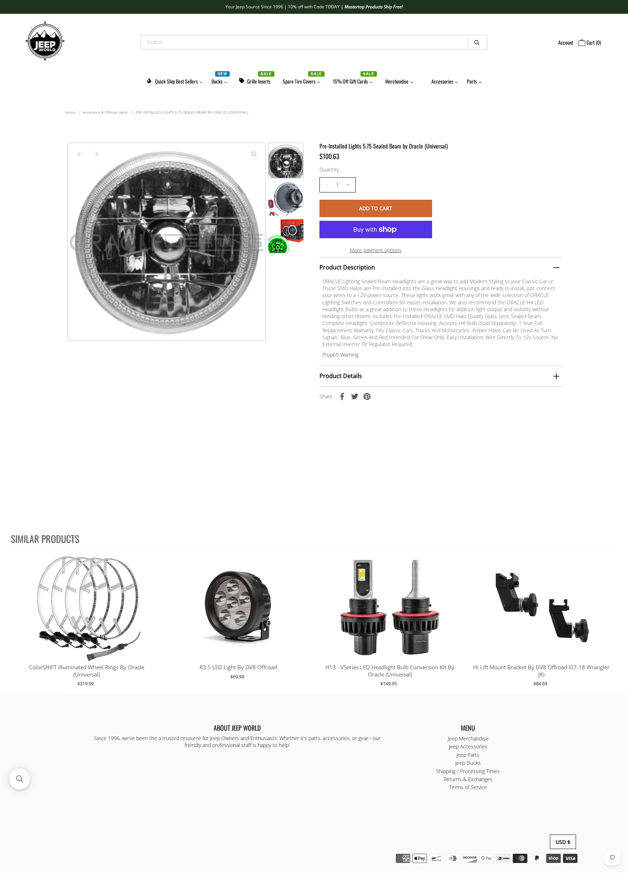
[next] (610, 621)
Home (70, 112)
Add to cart (86, 614)
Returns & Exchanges (468, 779)
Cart (593, 42)
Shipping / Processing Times (468, 771)
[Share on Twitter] (354, 396)
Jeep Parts (467, 754)
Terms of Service (468, 787)
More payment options (376, 250)
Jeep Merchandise (468, 738)
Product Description (347, 267)
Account (565, 42)
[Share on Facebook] (342, 396)
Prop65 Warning (340, 354)
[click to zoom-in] (254, 154)
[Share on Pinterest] (367, 396)
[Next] (97, 154)
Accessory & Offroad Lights (105, 112)
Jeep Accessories (468, 746)
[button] (19, 778)
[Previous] (79, 154)
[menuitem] (174, 80)
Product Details (340, 376)
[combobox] (314, 42)
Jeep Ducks (468, 763)
